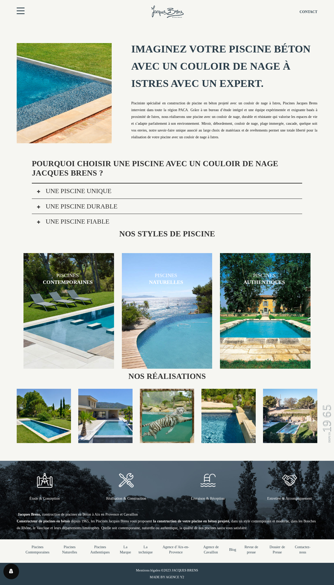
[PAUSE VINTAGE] (44, 439)
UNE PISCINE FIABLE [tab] (76, 221)
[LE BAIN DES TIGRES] (167, 439)
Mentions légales (148, 570)
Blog (232, 550)
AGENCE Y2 (175, 577)
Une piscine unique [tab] (77, 190)
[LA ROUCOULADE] (290, 439)
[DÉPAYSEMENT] (105, 439)
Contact (308, 12)
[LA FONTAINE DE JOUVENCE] (228, 439)
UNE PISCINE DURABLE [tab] (80, 206)
